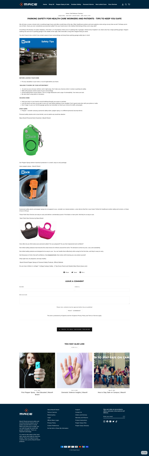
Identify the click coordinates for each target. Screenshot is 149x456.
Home (45, 4)
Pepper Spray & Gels (62, 4)
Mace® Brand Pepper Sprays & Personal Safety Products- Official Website (41, 262)
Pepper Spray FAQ (80, 423)
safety (82, 15)
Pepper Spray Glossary (82, 425)
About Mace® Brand (53, 409)
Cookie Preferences (53, 425)
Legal (49, 417)
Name (21, 286)
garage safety (62, 15)
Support (77, 409)
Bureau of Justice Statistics (37, 29)
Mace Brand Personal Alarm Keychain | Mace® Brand (35, 118)
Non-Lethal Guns (101, 4)
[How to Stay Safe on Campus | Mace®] (112, 370)
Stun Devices (112, 4)
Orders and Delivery (81, 415)
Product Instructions (81, 420)
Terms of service (52, 412)
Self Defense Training (76, 13)
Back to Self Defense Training (75, 329)
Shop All (51, 4)
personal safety (76, 15)
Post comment (74, 310)
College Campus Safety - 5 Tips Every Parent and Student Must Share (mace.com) (63, 266)
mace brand (68, 15)
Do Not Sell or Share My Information (57, 428)
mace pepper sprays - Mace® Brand (29, 166)
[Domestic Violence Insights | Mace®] (74, 370)
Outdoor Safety (76, 4)
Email (77, 286)
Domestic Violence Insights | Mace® (74, 392)
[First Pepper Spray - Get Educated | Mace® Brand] (37, 370)
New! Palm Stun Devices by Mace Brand (31, 218)
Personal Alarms (88, 4)
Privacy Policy (82, 315)
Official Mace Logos (53, 420)
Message (23, 294)
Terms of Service (93, 315)
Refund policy (51, 415)
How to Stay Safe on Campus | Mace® (112, 392)
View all (74, 347)
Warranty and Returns (81, 417)
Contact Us (78, 412)
